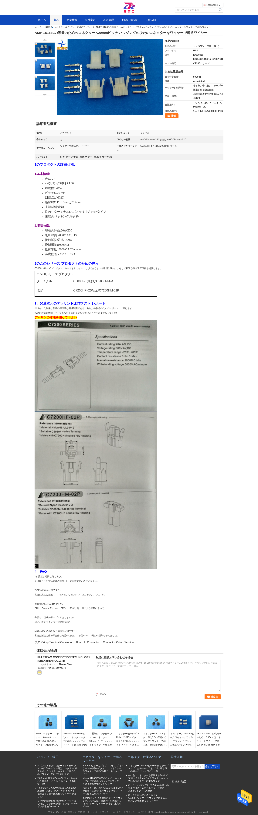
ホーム (42, 19)
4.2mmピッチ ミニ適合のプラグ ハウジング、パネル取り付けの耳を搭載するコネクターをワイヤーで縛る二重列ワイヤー (103, 802)
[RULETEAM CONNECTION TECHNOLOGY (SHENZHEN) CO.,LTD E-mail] (39, 672)
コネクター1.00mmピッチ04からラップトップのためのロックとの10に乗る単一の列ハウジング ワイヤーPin (148, 768)
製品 (56, 19)
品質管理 (108, 19)
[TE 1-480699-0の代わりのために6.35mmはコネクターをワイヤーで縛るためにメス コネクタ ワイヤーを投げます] (209, 722)
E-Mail (175, 781)
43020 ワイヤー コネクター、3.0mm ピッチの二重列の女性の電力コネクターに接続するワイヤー (47, 741)
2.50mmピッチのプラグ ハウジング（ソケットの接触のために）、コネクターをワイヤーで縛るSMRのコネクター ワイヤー (103, 769)
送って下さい (212, 766)
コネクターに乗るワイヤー (146, 757)
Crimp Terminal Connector (57, 642)
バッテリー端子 (47, 757)
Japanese (213, 5)
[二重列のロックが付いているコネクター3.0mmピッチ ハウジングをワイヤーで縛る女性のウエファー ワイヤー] (101, 722)
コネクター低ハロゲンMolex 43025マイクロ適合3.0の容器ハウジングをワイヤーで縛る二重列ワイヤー (128, 741)
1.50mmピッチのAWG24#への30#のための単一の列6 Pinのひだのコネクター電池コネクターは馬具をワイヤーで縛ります (57, 792)
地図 (183, 781)
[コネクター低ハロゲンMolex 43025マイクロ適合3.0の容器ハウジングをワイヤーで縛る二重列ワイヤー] (128, 722)
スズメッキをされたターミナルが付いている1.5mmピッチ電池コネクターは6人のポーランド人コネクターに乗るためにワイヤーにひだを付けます (57, 769)
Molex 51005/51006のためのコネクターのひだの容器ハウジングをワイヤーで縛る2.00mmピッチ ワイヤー (75, 741)
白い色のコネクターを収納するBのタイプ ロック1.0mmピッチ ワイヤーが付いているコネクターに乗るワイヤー (148, 778)
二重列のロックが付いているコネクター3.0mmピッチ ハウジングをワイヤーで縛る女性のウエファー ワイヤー (101, 743)
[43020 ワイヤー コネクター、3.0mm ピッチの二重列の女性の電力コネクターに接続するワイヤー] (48, 722)
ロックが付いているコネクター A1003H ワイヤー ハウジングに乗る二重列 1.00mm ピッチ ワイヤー (147, 798)
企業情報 (72, 19)
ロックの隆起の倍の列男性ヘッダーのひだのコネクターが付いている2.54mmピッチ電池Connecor (57, 803)
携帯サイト (178, 786)
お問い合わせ (129, 19)
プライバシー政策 (57, 812)
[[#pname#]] (110, 77)
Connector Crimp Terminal (118, 642)
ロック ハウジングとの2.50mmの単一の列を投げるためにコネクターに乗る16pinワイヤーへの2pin (148, 788)
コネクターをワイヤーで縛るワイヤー (73, 27)
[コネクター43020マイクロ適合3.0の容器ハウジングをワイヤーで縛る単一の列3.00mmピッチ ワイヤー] (155, 722)
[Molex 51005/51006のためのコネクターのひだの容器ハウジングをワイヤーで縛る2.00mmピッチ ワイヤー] (75, 722)
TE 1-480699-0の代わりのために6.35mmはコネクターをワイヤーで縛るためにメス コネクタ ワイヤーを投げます (209, 741)
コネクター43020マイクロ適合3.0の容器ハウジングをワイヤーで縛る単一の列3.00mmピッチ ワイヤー (155, 741)
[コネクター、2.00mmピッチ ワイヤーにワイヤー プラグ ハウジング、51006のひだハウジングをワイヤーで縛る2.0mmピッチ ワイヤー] (182, 722)
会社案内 (90, 19)
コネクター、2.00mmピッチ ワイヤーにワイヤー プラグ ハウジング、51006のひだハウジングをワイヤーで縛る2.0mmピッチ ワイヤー (182, 743)
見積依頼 (150, 19)
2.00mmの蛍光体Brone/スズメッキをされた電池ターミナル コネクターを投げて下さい (57, 781)
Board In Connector (88, 642)
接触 (173, 115)
